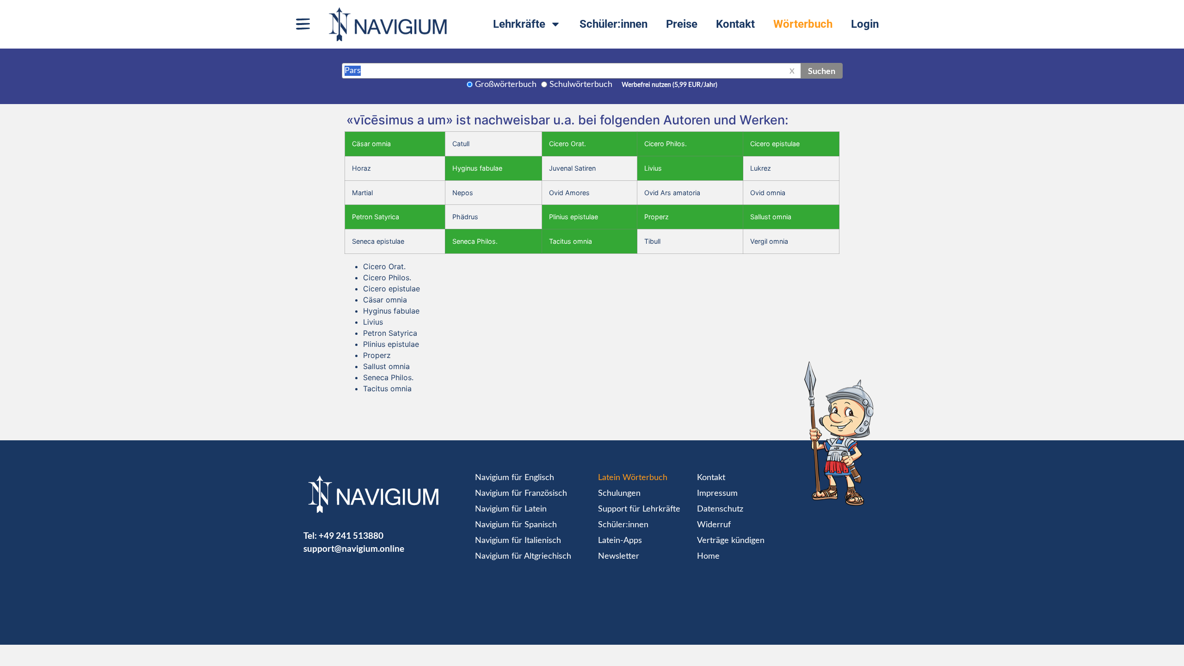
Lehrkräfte (519, 24)
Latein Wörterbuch (632, 478)
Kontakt (735, 24)
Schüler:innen (614, 24)
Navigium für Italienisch (518, 540)
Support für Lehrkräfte (639, 509)
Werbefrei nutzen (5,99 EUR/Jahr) (669, 85)
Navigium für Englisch (514, 478)
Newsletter (618, 556)
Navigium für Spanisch (516, 525)
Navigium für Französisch (521, 493)
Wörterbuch (802, 24)
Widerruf (714, 525)
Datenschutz (720, 509)
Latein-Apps (620, 540)
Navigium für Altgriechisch (523, 556)
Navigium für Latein (511, 509)
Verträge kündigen (731, 540)
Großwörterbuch (505, 84)
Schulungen (619, 493)
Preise (681, 24)
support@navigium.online (353, 548)
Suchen (821, 71)
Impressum (717, 493)
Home (708, 556)
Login (865, 24)
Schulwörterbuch (580, 84)
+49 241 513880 (351, 535)
